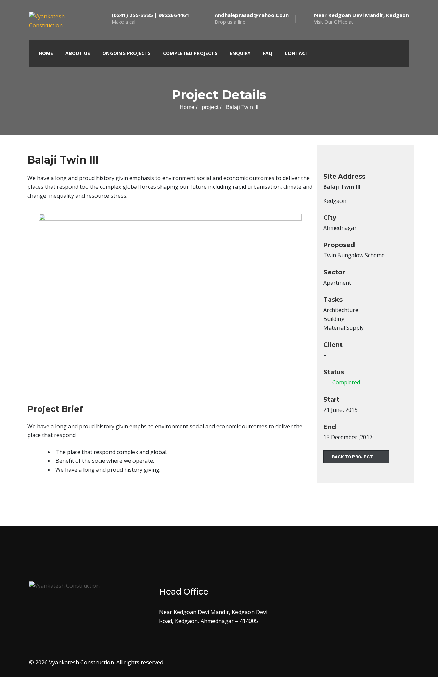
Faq (267, 53)
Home (46, 53)
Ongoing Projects (126, 53)
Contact (297, 53)
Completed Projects (190, 53)
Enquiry (240, 53)
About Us (77, 53)
